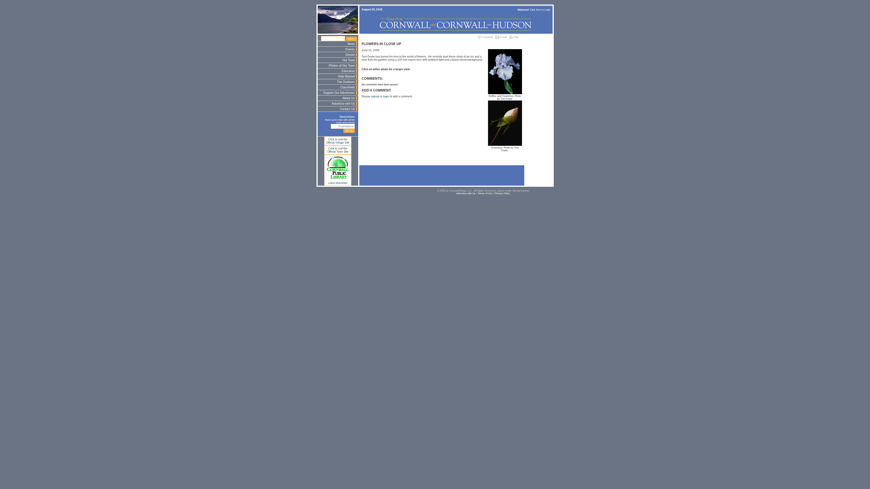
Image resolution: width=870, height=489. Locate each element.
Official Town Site (337, 151)
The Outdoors (346, 82)
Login (547, 9)
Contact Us (347, 109)
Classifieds (347, 87)
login (386, 96)
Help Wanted (346, 76)
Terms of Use (485, 193)
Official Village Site (337, 142)
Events (350, 49)
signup (375, 96)
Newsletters (347, 116)
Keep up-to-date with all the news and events (340, 121)
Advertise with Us (343, 103)
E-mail (503, 37)
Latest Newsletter (338, 183)
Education (348, 71)
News (351, 44)
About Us (349, 98)
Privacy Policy (502, 193)
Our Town (348, 60)
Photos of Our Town (342, 65)
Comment (487, 37)
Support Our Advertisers (339, 92)
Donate (350, 54)
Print (516, 37)
